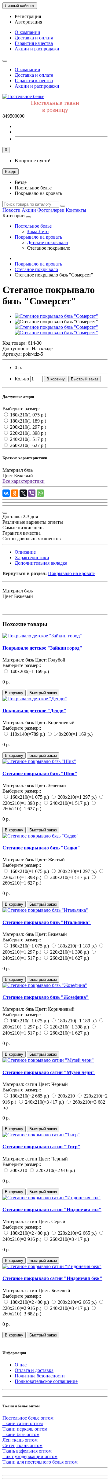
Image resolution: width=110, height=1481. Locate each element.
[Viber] (31, 493)
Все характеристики (23, 481)
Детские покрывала (47, 242)
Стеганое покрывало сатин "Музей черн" (48, 1072)
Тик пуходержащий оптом (29, 1456)
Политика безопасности (40, 1375)
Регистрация (28, 16)
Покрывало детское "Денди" (34, 710)
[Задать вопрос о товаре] (4, 513)
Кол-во (22, 378)
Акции (29, 210)
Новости (11, 210)
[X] (23, 493)
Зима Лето (38, 231)
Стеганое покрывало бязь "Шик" (39, 773)
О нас (21, 1364)
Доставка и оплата (34, 37)
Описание (25, 552)
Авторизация (28, 21)
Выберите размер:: (21, 665)
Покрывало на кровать (38, 237)
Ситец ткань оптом (22, 1445)
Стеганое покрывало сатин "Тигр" (41, 1146)
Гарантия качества (34, 43)
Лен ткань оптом (20, 1440)
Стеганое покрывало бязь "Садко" (41, 847)
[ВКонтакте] (6, 493)
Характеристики (32, 557)
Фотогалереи (50, 210)
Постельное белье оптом (27, 1418)
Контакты (76, 210)
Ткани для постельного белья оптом (40, 1462)
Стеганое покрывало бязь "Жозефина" (45, 997)
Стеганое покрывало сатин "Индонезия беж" (52, 1278)
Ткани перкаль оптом (24, 1429)
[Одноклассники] (14, 493)
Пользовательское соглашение (46, 1381)
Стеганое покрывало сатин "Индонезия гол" (51, 1209)
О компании (27, 32)
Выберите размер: (21, 408)
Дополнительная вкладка (41, 563)
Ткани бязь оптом (20, 1434)
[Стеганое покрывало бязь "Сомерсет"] (56, 316)
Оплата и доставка (34, 1370)
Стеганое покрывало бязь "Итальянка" (46, 922)
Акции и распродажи (37, 48)
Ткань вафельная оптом (27, 1451)
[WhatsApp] (40, 493)
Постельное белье (33, 226)
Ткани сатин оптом (22, 1423)
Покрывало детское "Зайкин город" (42, 648)
